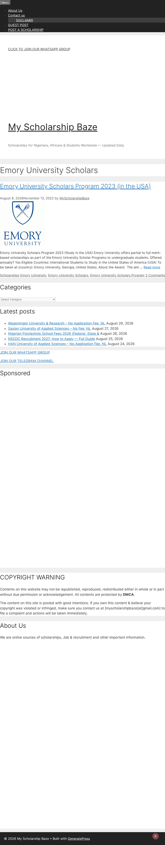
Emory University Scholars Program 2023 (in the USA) (75, 186)
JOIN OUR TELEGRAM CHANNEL (27, 361)
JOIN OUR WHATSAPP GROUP (25, 352)
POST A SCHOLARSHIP (25, 30)
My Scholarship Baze (52, 126)
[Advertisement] (82, 83)
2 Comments (155, 275)
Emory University (33, 275)
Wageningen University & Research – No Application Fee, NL (56, 323)
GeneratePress (79, 839)
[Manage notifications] (155, 836)
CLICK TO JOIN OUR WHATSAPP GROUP (39, 49)
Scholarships (9, 275)
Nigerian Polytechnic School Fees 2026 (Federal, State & (53, 334)
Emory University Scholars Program (117, 275)
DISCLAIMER (24, 20)
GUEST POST (18, 25)
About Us (15, 10)
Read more (152, 267)
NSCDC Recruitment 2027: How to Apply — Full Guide (51, 339)
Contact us (16, 15)
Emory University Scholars (68, 275)
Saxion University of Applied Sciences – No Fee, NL (49, 329)
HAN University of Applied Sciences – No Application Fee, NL (57, 344)
